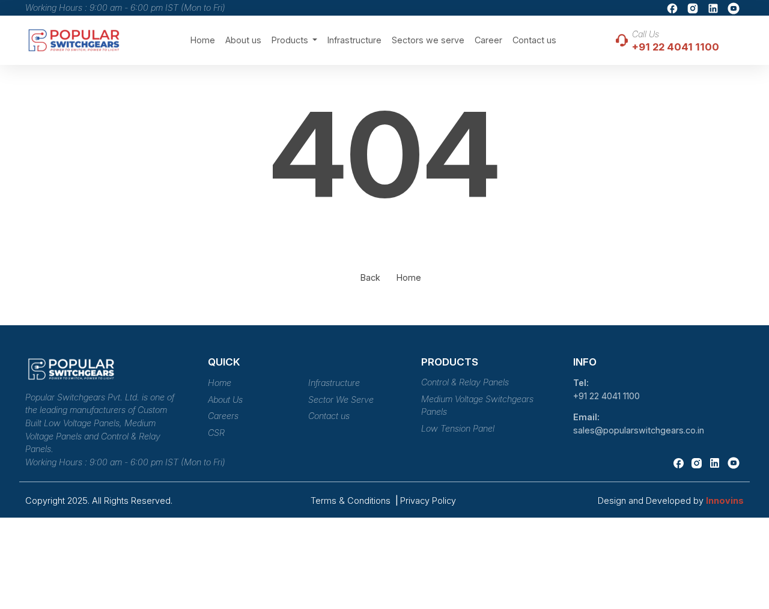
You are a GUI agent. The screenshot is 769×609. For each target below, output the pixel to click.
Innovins (725, 500)
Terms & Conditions (352, 500)
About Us (225, 399)
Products (291, 40)
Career (488, 40)
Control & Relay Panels (465, 382)
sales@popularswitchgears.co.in (638, 430)
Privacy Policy (428, 500)
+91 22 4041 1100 (606, 396)
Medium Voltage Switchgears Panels (477, 405)
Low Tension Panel (457, 428)
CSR (216, 432)
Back (370, 277)
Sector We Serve (341, 399)
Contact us (534, 40)
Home (202, 40)
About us (243, 40)
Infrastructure (354, 40)
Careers (223, 416)
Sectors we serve (428, 40)
